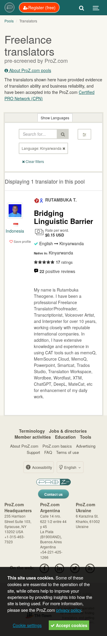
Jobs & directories (68, 431)
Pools (9, 20)
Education (65, 437)
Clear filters (34, 161)
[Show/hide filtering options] (84, 134)
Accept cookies (71, 625)
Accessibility (41, 467)
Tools (85, 437)
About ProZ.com (24, 446)
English (70, 467)
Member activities (33, 437)
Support (33, 452)
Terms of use (67, 452)
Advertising (85, 446)
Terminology (32, 431)
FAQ (48, 452)
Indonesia (15, 231)
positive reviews (57, 271)
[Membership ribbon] (37, 200)
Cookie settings (27, 625)
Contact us (53, 494)
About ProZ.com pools (29, 70)
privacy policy (68, 610)
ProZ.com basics (57, 446)
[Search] (81, 7)
